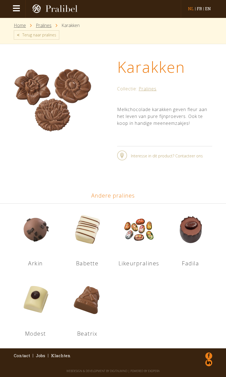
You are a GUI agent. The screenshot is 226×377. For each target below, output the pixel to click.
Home (20, 25)
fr (199, 8)
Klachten (61, 355)
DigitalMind (118, 371)
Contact (22, 355)
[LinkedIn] (208, 362)
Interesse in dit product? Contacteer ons (167, 155)
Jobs (40, 355)
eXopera (154, 371)
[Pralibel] (53, 9)
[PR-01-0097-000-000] (53, 137)
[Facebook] (208, 355)
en (208, 8)
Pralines (44, 25)
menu (17, 9)
